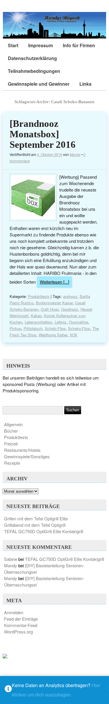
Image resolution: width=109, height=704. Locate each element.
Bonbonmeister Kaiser (54, 303)
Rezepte (12, 463)
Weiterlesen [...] (54, 282)
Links (85, 83)
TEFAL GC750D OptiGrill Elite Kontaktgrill (43, 531)
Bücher (11, 431)
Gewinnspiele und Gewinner (38, 83)
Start (13, 45)
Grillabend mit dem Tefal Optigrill (34, 525)
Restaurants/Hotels (22, 450)
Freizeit (11, 443)
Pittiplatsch (33, 328)
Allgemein (13, 424)
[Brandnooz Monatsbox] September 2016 (43, 134)
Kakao (36, 315)
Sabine (10, 559)
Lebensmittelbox (38, 322)
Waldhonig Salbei (53, 335)
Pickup (15, 328)
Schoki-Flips (55, 328)
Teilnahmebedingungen (34, 71)
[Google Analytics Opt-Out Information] (8, 690)
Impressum (40, 45)
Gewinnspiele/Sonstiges (27, 456)
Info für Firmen (79, 45)
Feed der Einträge (21, 619)
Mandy (75, 154)
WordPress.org (18, 631)
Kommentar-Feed (20, 625)
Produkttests (38, 296)
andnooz (70, 296)
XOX (73, 335)
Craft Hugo (50, 309)
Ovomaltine (78, 322)
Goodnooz (69, 309)
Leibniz (61, 322)
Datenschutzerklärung (32, 58)
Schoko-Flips (79, 328)
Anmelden (13, 612)
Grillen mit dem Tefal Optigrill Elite (36, 518)
